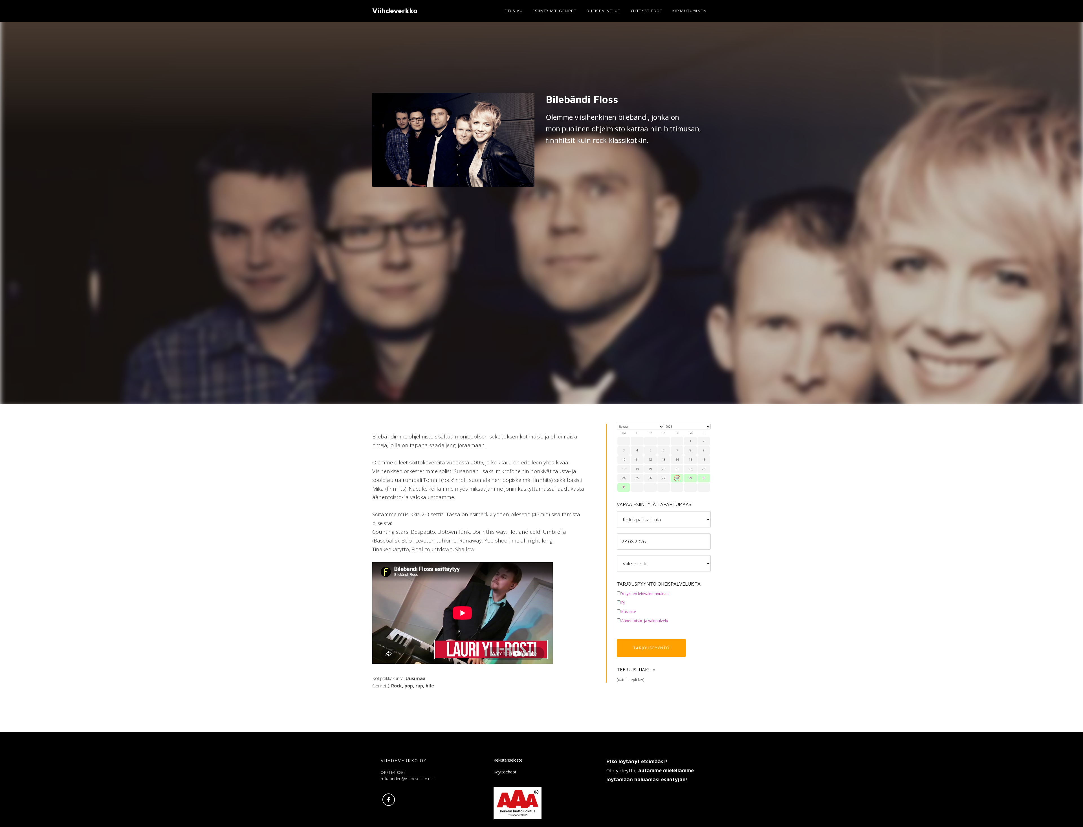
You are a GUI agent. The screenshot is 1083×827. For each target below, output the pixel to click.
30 (703, 478)
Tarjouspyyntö (651, 647)
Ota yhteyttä (620, 770)
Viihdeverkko (394, 10)
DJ (622, 602)
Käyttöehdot (505, 772)
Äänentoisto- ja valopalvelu (644, 620)
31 (624, 487)
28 (677, 478)
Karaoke (628, 611)
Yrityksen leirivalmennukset (644, 593)
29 (690, 478)
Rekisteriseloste (508, 760)
